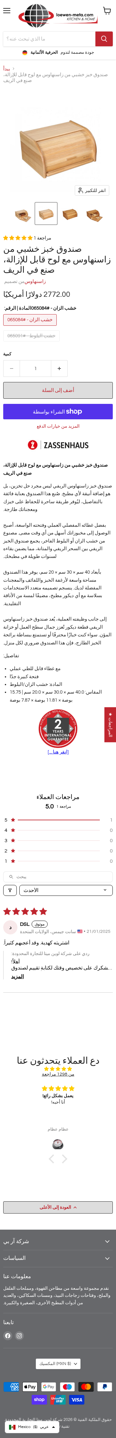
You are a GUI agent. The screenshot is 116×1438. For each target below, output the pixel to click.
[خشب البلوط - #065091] (32, 343)
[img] (58, 1069)
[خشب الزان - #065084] (30, 327)
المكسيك (55, 1363)
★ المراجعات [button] (110, 724)
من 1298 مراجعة (58, 1074)
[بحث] (104, 39)
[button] (22, 213)
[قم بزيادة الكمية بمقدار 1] (59, 368)
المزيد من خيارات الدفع (58, 426)
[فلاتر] (10, 890)
